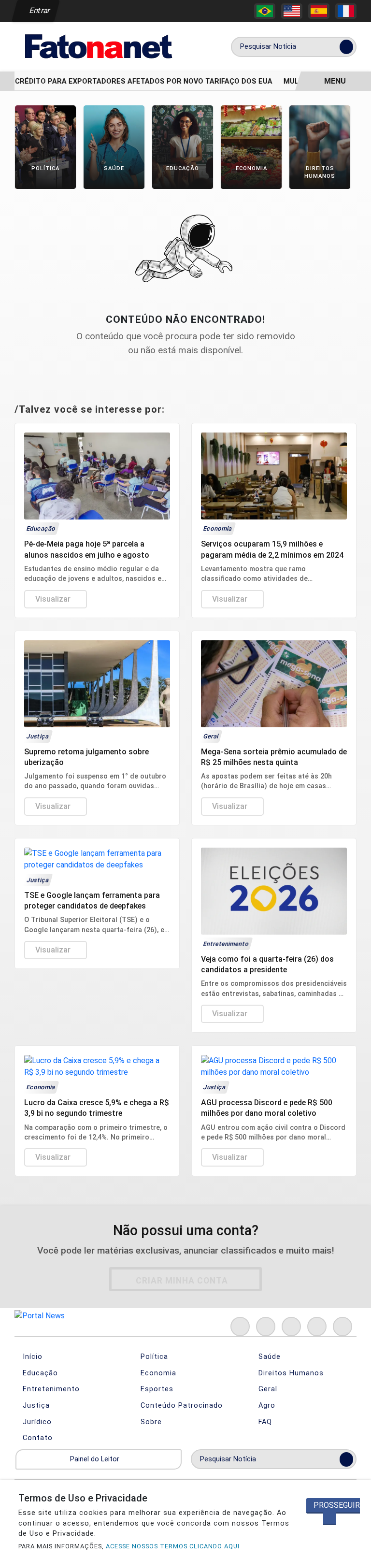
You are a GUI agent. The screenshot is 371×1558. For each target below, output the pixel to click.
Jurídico (36, 1422)
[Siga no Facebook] (240, 1326)
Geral (266, 1389)
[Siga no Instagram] (265, 1326)
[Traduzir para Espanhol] (318, 11)
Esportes (155, 1389)
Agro (265, 1405)
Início (31, 1357)
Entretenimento (50, 1389)
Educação (39, 1373)
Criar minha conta (182, 1280)
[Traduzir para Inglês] (291, 11)
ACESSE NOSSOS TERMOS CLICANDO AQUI (173, 1546)
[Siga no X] (291, 1326)
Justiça (35, 1405)
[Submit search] (346, 47)
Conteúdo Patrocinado (180, 1405)
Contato (36, 1438)
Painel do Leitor (95, 1459)
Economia (157, 1373)
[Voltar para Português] (264, 11)
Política (153, 1357)
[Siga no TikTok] (342, 1326)
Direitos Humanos (290, 1373)
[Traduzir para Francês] (346, 11)
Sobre (150, 1422)
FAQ (264, 1422)
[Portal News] (97, 46)
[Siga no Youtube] (317, 1326)
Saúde (268, 1357)
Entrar (39, 10)
